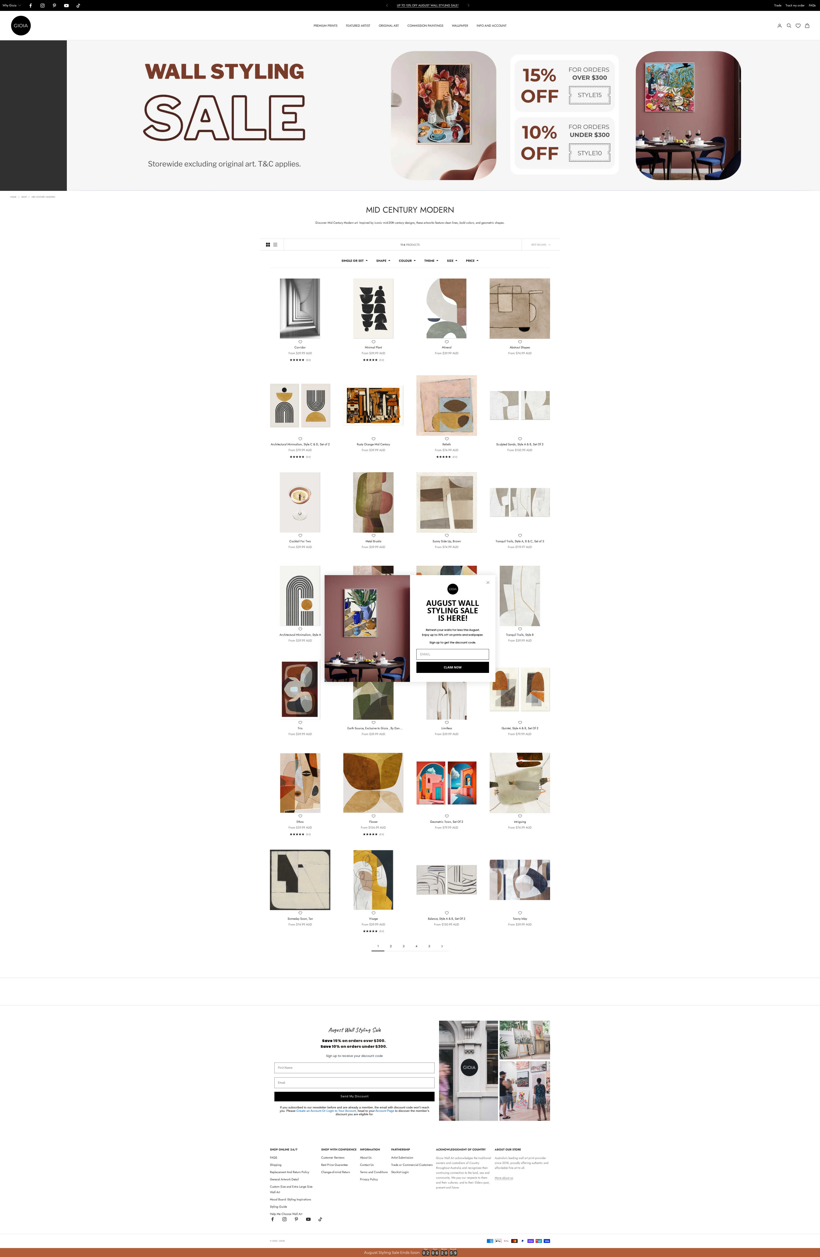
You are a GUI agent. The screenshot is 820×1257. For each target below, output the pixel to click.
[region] (410, 1252)
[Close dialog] (488, 582)
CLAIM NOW (453, 667)
